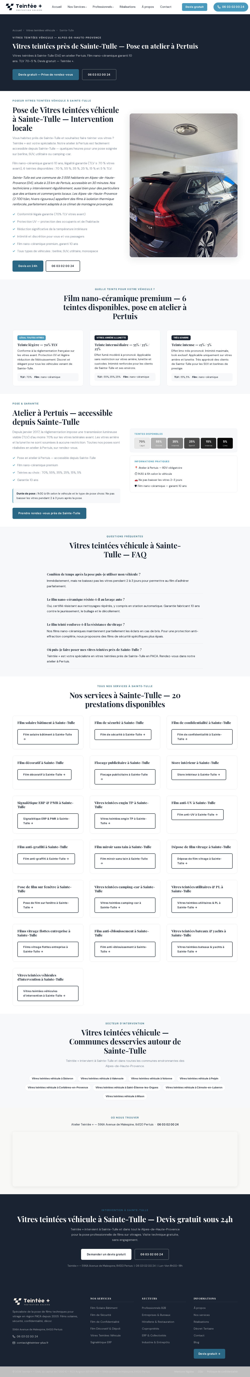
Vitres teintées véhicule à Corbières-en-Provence (58, 1087)
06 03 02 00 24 (233, 7)
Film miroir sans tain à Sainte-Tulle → (124, 861)
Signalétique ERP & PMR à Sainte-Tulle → (46, 821)
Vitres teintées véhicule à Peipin (199, 1078)
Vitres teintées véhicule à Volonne (151, 1078)
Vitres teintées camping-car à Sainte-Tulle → (120, 905)
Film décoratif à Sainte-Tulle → (44, 774)
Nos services (202, 1315)
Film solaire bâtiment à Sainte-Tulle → (47, 737)
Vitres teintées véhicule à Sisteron (52, 1078)
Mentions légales (184, 1371)
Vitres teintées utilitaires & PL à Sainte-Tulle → (199, 905)
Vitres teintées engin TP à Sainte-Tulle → (123, 821)
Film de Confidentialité (104, 1321)
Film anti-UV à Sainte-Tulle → (197, 814)
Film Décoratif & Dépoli (105, 1328)
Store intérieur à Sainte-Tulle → (198, 774)
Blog (196, 1342)
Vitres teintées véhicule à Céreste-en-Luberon (194, 1087)
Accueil (57, 7)
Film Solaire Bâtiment (104, 1308)
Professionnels (102, 7)
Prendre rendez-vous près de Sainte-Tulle (49, 513)
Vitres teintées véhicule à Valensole (102, 1078)
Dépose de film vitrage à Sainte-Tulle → (199, 861)
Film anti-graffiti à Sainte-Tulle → (46, 858)
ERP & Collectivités (154, 1335)
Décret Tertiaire (204, 1328)
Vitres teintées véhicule (40, 30)
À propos (148, 7)
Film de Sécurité (100, 1315)
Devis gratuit (195, 7)
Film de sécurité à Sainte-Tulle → (123, 734)
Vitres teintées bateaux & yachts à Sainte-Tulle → (200, 949)
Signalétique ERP (101, 1342)
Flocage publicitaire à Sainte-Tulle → (124, 777)
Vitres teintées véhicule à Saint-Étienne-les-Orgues (127, 1087)
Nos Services (76, 7)
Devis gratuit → (209, 1354)
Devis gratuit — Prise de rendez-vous (45, 74)
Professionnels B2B (154, 1308)
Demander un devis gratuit (106, 1254)
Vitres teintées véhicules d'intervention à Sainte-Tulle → (44, 993)
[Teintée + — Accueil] (24, 7)
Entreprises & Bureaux (156, 1315)
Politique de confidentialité (222, 1371)
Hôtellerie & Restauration (158, 1321)
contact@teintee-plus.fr (32, 1342)
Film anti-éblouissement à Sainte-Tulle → (123, 949)
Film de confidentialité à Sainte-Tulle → (199, 737)
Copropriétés (150, 1328)
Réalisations (128, 7)
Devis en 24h (28, 266)
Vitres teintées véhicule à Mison (125, 1096)
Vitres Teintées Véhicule (105, 1335)
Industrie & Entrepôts (156, 1342)
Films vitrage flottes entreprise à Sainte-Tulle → (45, 949)
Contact (165, 7)
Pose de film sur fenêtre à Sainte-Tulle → (46, 905)
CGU (200, 1371)
